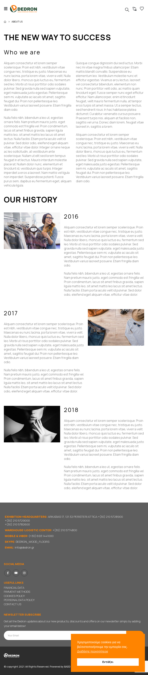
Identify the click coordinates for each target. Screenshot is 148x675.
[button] (7, 8)
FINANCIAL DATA (14, 588)
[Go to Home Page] (5, 22)
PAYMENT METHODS (17, 592)
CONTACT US (12, 604)
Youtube (16, 572)
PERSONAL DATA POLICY (19, 600)
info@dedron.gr (24, 547)
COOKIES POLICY (14, 596)
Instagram (24, 572)
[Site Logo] (23, 8)
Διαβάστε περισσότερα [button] (92, 651)
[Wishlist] (142, 9)
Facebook (7, 572)
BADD (67, 666)
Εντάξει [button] (108, 662)
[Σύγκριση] (134, 9)
